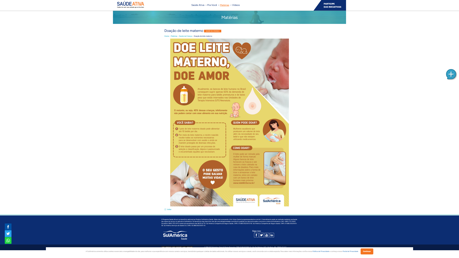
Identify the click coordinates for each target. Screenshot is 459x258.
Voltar (169, 209)
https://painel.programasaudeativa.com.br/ (247, 219)
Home (166, 36)
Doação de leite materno (203, 36)
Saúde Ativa (197, 5)
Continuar (367, 251)
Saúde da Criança (185, 36)
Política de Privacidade (321, 251)
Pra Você (212, 5)
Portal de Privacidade (350, 251)
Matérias (224, 5)
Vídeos (236, 5)
